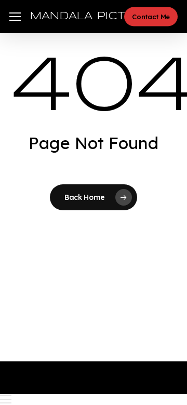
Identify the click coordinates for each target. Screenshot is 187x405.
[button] (15, 16)
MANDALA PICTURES (94, 16)
